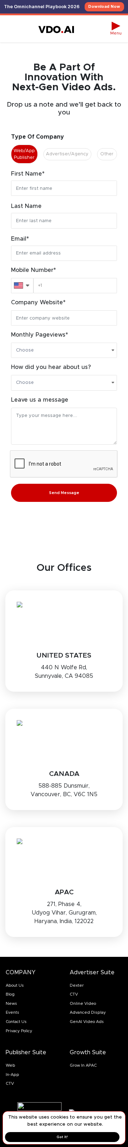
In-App (12, 1074)
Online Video (83, 1003)
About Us (15, 985)
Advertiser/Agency (67, 154)
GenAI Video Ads (87, 1021)
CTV (74, 994)
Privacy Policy (19, 1030)
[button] (116, 29)
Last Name (26, 205)
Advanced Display (88, 1012)
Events (12, 1012)
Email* (20, 238)
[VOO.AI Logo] (56, 29)
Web (10, 1065)
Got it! (62, 1137)
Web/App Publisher (24, 154)
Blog (10, 994)
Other (106, 154)
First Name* (27, 173)
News (11, 1003)
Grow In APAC (83, 1065)
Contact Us (16, 1021)
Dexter (77, 985)
